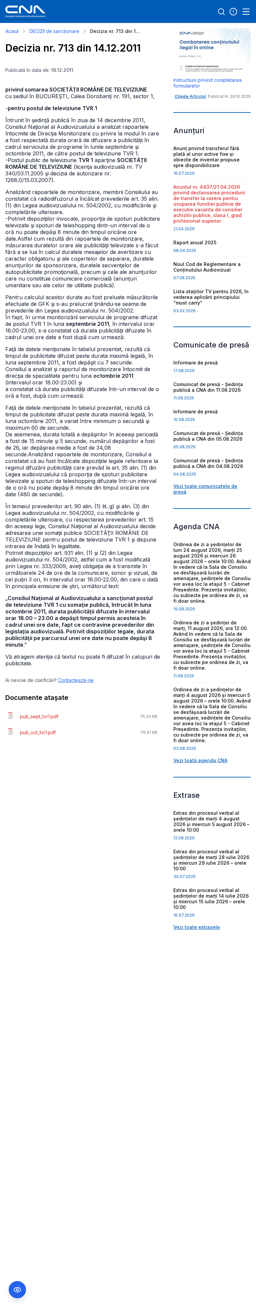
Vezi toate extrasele (196, 927)
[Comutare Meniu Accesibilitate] (17, 1289)
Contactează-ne (76, 680)
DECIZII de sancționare (54, 31)
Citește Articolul (190, 96)
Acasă (12, 31)
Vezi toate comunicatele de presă (205, 489)
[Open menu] (246, 11)
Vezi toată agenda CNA (200, 760)
